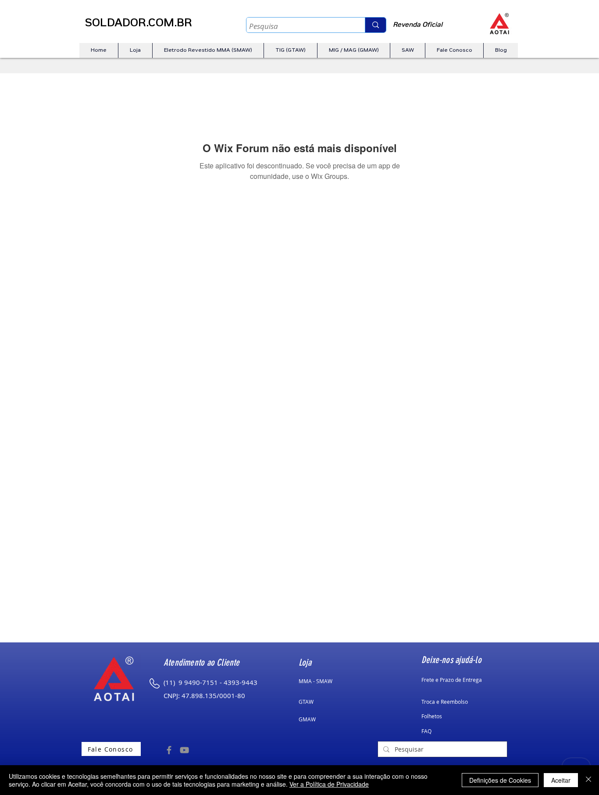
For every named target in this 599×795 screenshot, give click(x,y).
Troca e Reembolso (444, 701)
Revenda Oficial (417, 25)
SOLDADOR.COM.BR (138, 23)
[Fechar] (588, 780)
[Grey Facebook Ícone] (169, 750)
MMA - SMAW (315, 680)
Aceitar (560, 780)
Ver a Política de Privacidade (329, 784)
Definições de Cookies (500, 780)
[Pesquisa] (375, 25)
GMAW (307, 719)
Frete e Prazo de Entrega (451, 679)
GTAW (306, 701)
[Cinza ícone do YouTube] (184, 750)
